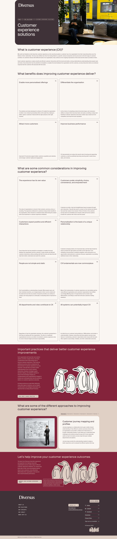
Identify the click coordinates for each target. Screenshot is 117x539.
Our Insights (22, 509)
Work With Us (22, 514)
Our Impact (21, 512)
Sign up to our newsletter (91, 521)
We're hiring (94, 501)
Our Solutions (28, 19)
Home (19, 19)
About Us (21, 504)
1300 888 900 (72, 508)
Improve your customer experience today (28, 482)
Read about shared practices (27, 396)
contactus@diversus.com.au (75, 509)
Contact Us (72, 505)
